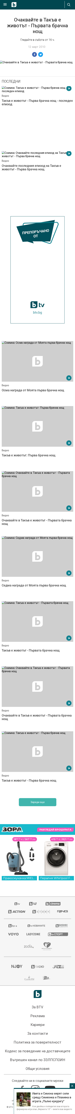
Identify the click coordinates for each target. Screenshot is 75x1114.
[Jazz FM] (58, 966)
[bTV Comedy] (33, 904)
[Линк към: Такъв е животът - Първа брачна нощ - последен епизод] (37, 117)
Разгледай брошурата (55, 829)
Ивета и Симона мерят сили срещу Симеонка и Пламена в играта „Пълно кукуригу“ (51, 1097)
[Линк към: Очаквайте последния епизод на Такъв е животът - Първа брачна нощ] (37, 182)
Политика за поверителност (37, 1042)
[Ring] (62, 911)
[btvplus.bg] (13, 925)
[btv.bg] (17, 904)
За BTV (37, 1007)
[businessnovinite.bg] (61, 925)
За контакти (37, 1033)
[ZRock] (47, 978)
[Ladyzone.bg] (33, 934)
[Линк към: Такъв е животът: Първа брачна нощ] (37, 437)
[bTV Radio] (37, 966)
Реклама (37, 1016)
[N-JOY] (17, 966)
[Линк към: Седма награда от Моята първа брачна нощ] (37, 567)
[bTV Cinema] (53, 904)
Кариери (37, 1025)
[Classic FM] (29, 978)
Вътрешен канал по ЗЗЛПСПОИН (37, 1060)
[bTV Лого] (38, 994)
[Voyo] (13, 934)
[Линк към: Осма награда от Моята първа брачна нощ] (37, 372)
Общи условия (37, 1069)
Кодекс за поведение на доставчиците (37, 1051)
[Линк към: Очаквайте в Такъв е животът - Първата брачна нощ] (37, 502)
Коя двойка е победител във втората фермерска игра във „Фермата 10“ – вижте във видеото (44, 1107)
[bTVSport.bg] (57, 934)
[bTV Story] (40, 911)
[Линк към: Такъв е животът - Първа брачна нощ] (37, 763)
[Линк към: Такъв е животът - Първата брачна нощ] (37, 632)
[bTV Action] (16, 911)
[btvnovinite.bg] (36, 925)
